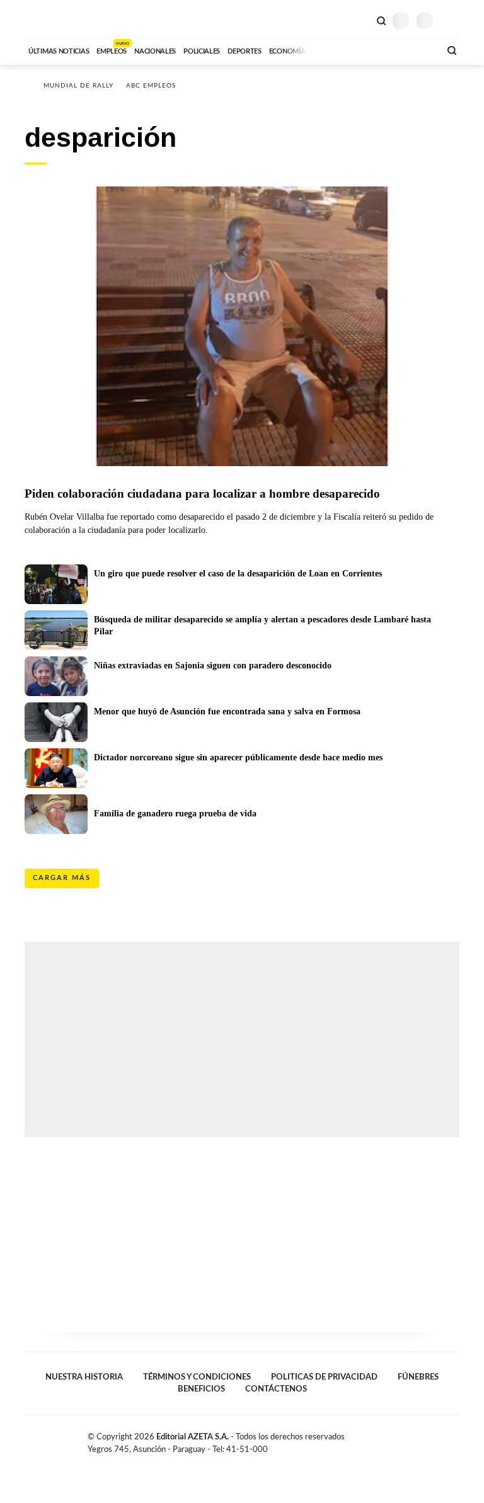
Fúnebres (418, 1377)
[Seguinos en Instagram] (454, 1439)
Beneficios (201, 1389)
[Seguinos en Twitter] (428, 1439)
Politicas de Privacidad (324, 1377)
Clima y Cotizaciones (360, 19)
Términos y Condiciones (197, 1377)
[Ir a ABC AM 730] (363, 50)
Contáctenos (276, 1389)
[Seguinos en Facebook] (415, 1439)
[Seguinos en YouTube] (441, 1439)
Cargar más (62, 877)
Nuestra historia (84, 1377)
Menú (451, 20)
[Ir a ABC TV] (329, 50)
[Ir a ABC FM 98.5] (414, 50)
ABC (48, 19)
